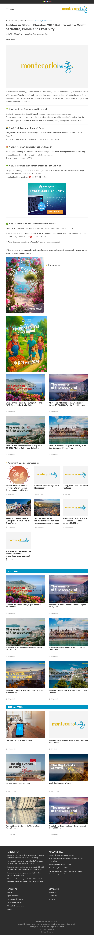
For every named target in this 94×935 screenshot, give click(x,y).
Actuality (38, 21)
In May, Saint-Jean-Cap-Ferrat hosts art (75, 486)
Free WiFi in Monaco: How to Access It (20, 740)
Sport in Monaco (13, 896)
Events (50, 21)
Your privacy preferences (47, 929)
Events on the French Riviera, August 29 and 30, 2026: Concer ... (23, 606)
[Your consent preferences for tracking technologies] (90, 931)
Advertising (53, 896)
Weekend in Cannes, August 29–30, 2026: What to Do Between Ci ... (24, 691)
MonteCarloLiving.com (49, 927)
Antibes (45, 21)
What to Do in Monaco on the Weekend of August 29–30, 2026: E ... (67, 606)
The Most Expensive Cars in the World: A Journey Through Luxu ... (24, 827)
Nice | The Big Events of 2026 (59, 783)
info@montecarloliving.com (49, 921)
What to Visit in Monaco (15, 899)
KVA (49, 924)
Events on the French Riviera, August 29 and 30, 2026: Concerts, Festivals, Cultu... (25, 404)
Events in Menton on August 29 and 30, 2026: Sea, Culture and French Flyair (67, 446)
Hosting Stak (61, 924)
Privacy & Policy (71, 924)
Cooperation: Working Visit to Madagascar (46, 486)
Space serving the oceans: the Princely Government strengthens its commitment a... (18, 554)
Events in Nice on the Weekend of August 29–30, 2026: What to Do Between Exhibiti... (24, 446)
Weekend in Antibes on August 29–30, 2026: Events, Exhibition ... (68, 691)
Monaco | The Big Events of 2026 (18, 783)
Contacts (52, 899)
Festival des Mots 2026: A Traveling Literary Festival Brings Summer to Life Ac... (17, 487)
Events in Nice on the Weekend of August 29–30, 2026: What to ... (24, 648)
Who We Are (53, 892)
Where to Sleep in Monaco (16, 906)
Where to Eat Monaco (14, 902)
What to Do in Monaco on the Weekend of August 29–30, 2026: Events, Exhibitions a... (67, 404)
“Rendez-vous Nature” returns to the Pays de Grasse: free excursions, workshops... (46, 520)
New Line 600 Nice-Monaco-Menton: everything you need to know (68, 741)
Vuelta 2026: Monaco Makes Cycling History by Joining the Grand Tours (18, 520)
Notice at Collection (47, 932)
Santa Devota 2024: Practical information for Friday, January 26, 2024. (75, 520)
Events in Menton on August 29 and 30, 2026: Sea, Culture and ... (67, 648)
